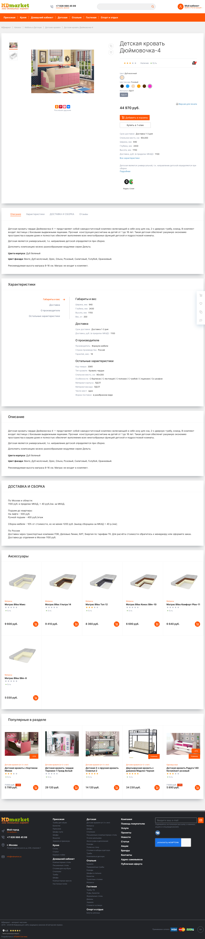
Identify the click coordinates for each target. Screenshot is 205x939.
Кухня (23, 17)
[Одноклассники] (56, 106)
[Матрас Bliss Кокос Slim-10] (143, 580)
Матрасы (8, 601)
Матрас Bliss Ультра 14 (58, 604)
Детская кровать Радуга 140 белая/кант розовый (183, 769)
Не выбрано (12, 832)
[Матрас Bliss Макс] (21, 580)
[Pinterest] (60, 106)
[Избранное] (201, 303)
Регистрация (196, 8)
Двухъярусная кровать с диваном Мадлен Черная (140, 769)
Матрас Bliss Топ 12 (97, 604)
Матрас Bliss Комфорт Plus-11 (183, 604)
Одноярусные (172, 765)
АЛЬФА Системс (20, 937)
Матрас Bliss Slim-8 (16, 678)
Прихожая (9, 17)
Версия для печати (188, 104)
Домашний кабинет (42, 17)
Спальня (76, 17)
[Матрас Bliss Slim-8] (21, 654)
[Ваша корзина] (201, 295)
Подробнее (125, 171)
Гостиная (91, 17)
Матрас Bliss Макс (15, 604)
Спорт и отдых (109, 17)
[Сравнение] (201, 312)
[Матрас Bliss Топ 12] (102, 580)
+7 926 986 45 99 (17, 837)
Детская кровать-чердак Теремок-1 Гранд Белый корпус (59, 771)
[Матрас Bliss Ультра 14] (62, 580)
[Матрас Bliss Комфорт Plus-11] (183, 580)
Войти (187, 8)
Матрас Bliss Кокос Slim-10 (141, 604)
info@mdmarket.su (14, 856)
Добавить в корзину (137, 117)
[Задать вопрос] (201, 320)
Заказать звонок (62, 8)
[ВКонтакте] (68, 106)
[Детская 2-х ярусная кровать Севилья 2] (102, 744)
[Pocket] (64, 106)
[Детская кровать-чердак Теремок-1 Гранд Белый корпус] (62, 744)
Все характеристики (129, 158)
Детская (62, 17)
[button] (66, 6)
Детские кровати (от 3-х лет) (16, 765)
